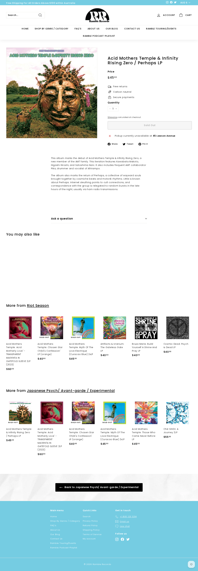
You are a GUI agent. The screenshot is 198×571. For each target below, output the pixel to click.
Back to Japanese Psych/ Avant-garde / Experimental (101, 487)
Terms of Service (92, 534)
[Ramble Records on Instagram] (116, 539)
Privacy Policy (90, 521)
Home (25, 28)
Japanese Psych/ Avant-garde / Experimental (71, 390)
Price (111, 71)
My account (89, 538)
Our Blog (112, 28)
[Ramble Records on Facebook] (122, 539)
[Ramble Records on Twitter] (128, 539)
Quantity (114, 102)
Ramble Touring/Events (161, 28)
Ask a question (62, 218)
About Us (94, 28)
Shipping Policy (91, 529)
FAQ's (78, 28)
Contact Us (132, 28)
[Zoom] (51, 93)
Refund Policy (90, 525)
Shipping (112, 117)
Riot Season (38, 305)
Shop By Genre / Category (51, 28)
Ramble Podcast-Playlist (99, 35)
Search (87, 516)
